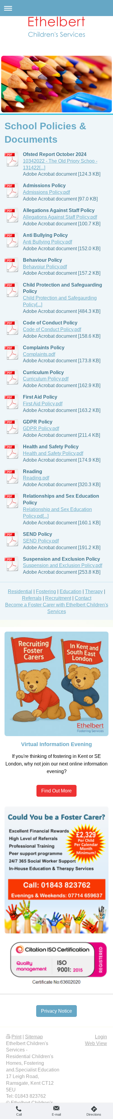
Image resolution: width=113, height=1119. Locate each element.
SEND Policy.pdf (41, 540)
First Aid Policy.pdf (42, 403)
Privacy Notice (56, 1011)
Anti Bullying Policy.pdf (47, 241)
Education (70, 591)
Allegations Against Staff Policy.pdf (60, 217)
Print (16, 1036)
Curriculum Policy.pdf (45, 378)
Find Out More (56, 790)
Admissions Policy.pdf (46, 192)
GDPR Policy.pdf (41, 428)
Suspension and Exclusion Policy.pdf (62, 565)
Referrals (32, 598)
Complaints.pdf (39, 354)
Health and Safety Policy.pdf (53, 453)
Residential (20, 591)
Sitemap (34, 1036)
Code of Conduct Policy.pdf (52, 329)
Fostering (46, 591)
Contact (83, 598)
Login (101, 1036)
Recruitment (58, 598)
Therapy (94, 591)
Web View (96, 1043)
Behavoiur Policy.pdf (45, 266)
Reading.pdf (36, 477)
